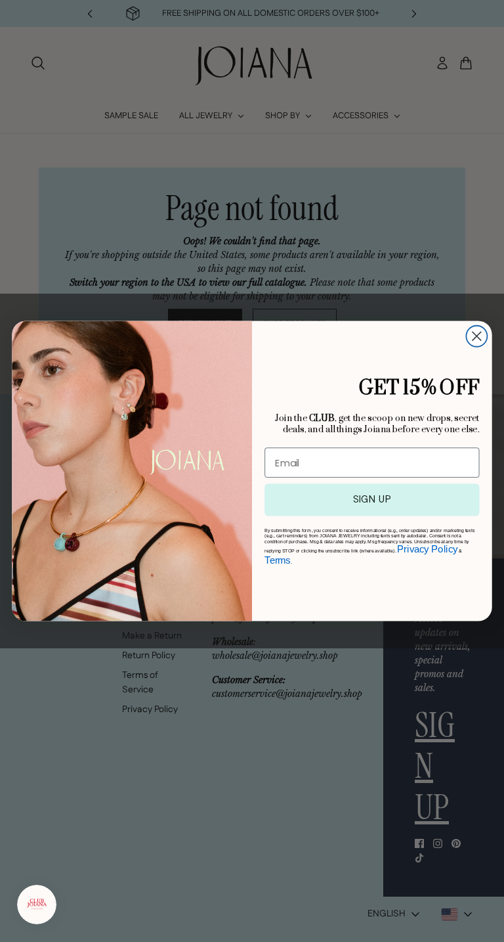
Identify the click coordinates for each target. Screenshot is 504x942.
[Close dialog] (476, 336)
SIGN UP (372, 499)
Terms (277, 560)
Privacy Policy (427, 550)
